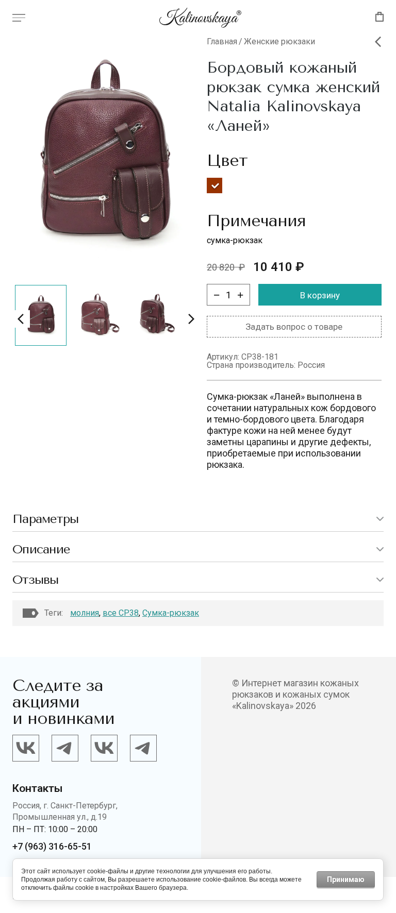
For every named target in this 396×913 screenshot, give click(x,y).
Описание (41, 549)
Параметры (45, 519)
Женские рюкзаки (279, 41)
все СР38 (121, 613)
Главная (222, 41)
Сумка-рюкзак (170, 613)
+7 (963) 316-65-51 (52, 846)
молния (84, 613)
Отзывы (35, 579)
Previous (21, 319)
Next (191, 319)
